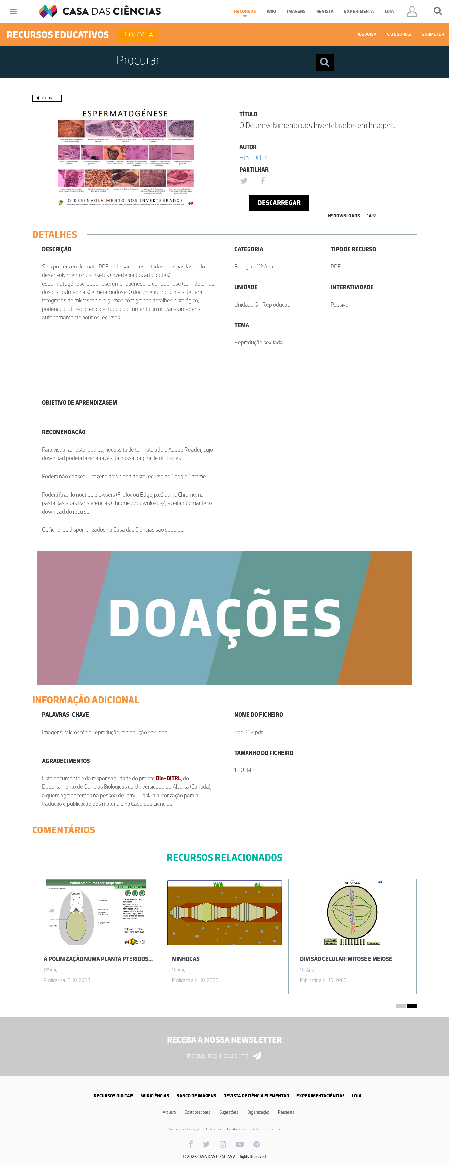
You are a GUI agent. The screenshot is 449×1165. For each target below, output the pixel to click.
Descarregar (279, 203)
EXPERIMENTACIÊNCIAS (320, 1096)
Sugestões (228, 1112)
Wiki (271, 11)
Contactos (272, 1129)
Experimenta (359, 11)
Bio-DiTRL (255, 157)
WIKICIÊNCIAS (155, 1096)
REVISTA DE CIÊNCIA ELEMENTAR (256, 1096)
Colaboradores (197, 1112)
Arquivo (169, 1112)
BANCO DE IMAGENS (196, 1096)
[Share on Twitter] (243, 181)
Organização (258, 1112)
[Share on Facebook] (262, 181)
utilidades (170, 458)
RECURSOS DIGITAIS (114, 1096)
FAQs (255, 1129)
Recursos (245, 11)
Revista (325, 11)
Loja (389, 11)
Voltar (47, 98)
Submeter (433, 34)
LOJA (357, 1096)
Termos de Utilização (184, 1129)
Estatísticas (236, 1129)
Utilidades (213, 1129)
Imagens (296, 11)
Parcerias (286, 1112)
